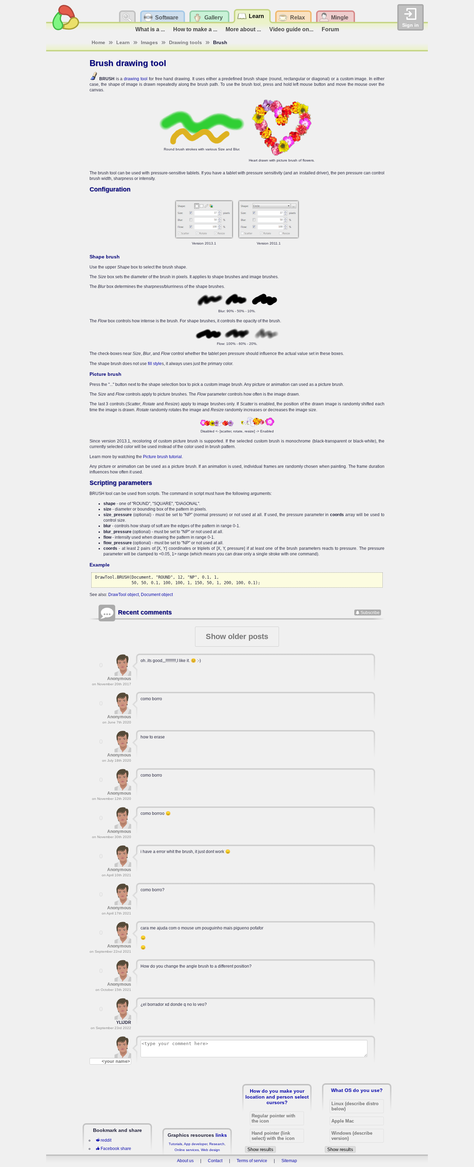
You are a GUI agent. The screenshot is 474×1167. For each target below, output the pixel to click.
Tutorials (175, 1144)
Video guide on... (291, 29)
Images (149, 42)
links (221, 1135)
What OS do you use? (357, 1090)
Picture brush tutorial (162, 456)
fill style (155, 363)
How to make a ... (195, 29)
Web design (210, 1150)
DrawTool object (123, 594)
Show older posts (237, 636)
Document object (157, 594)
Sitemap (289, 1160)
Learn (123, 42)
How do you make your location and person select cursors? (277, 1096)
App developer (195, 1144)
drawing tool (135, 78)
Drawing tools (185, 42)
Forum (330, 29)
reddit (106, 1140)
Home (98, 42)
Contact (215, 1160)
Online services (187, 1150)
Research (217, 1144)
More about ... (243, 29)
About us (185, 1160)
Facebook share (116, 1148)
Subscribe (370, 612)
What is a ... (150, 29)
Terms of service (252, 1160)
